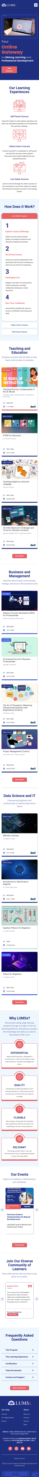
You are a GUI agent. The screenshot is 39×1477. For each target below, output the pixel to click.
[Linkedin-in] (29, 1449)
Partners (27, 1417)
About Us (27, 1414)
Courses (4, 1414)
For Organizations (8, 1417)
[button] (36, 5)
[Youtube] (23, 1449)
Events (4, 1421)
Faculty (26, 1421)
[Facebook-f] (10, 1449)
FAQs (25, 1424)
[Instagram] (16, 1449)
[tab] (20, 216)
